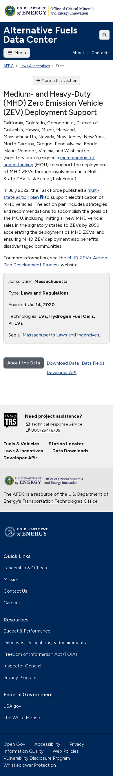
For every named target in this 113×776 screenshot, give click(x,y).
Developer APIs (20, 457)
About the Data (23, 363)
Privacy (77, 744)
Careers (11, 602)
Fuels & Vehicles (21, 444)
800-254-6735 (45, 430)
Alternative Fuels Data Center (40, 35)
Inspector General (22, 666)
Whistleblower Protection (29, 765)
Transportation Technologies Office (60, 501)
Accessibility (47, 744)
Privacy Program (19, 677)
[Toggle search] (104, 35)
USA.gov (12, 706)
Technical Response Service (56, 424)
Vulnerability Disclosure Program (36, 758)
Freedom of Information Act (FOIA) (40, 654)
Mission (11, 579)
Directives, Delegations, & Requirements (44, 642)
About (78, 52)
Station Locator (66, 444)
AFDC (8, 66)
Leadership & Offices (25, 568)
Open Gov (14, 744)
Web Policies (66, 751)
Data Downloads (70, 450)
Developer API (61, 372)
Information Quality (23, 751)
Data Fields (93, 363)
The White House (21, 717)
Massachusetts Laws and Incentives (61, 335)
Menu (19, 52)
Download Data (63, 363)
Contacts (101, 52)
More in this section (59, 80)
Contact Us (15, 591)
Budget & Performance (26, 631)
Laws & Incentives (35, 66)
